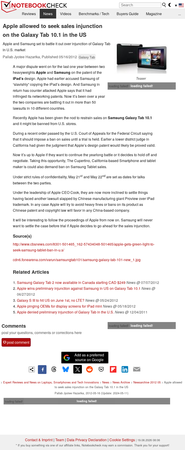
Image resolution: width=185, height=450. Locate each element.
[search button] (164, 5)
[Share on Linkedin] (124, 369)
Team (59, 439)
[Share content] (32, 369)
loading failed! (119, 86)
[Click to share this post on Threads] (54, 369)
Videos (65, 13)
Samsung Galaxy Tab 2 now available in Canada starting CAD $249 (71, 282)
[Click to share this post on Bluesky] (65, 369)
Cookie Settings (122, 439)
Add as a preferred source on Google (89, 357)
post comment (17, 342)
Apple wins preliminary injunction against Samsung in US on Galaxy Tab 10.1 (79, 288)
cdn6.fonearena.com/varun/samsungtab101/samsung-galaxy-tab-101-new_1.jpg (77, 259)
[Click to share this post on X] (77, 369)
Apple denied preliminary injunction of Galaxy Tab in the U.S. (65, 312)
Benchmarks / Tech (94, 13)
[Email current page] (136, 369)
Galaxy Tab (87, 57)
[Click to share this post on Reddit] (89, 369)
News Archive (121, 382)
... (179, 13)
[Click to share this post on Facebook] (42, 369)
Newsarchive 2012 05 (147, 382)
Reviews (29, 13)
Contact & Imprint (39, 439)
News (48, 13)
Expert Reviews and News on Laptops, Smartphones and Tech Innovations (51, 382)
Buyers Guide (128, 13)
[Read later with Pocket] (101, 369)
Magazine (154, 13)
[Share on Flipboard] (113, 369)
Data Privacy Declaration (87, 439)
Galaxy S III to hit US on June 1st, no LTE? (50, 300)
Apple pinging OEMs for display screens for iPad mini (59, 306)
